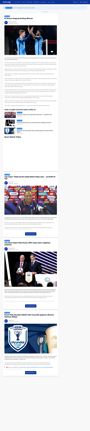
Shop (53, 2)
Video (23, 2)
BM (75, 2)
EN (77, 2)
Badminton (36, 2)
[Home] (7, 2)
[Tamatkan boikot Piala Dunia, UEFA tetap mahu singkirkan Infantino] (10, 123)
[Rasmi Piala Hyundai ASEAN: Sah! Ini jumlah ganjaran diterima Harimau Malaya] (10, 131)
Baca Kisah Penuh (30, 234)
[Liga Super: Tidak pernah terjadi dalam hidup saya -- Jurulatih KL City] (10, 115)
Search (81, 2)
